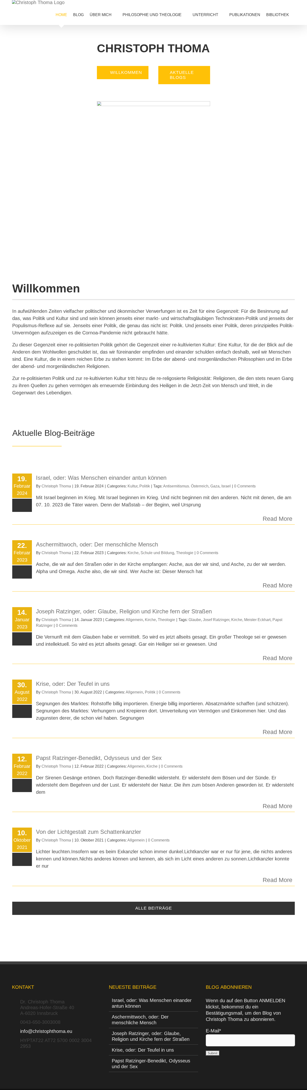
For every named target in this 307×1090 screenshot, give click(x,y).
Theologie (184, 553)
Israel (226, 486)
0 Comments (245, 486)
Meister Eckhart (257, 620)
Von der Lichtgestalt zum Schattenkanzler (88, 832)
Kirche (133, 553)
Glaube (195, 620)
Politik (144, 486)
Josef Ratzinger (216, 620)
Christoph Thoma (56, 486)
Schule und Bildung (157, 553)
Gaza (214, 486)
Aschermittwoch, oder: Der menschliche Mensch (97, 544)
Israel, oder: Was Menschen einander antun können (101, 477)
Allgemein (134, 620)
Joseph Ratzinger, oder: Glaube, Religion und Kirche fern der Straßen (124, 611)
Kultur (132, 486)
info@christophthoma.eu (46, 1031)
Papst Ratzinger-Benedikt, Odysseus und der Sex (99, 758)
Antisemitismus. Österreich (185, 486)
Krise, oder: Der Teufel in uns (73, 684)
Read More (277, 518)
